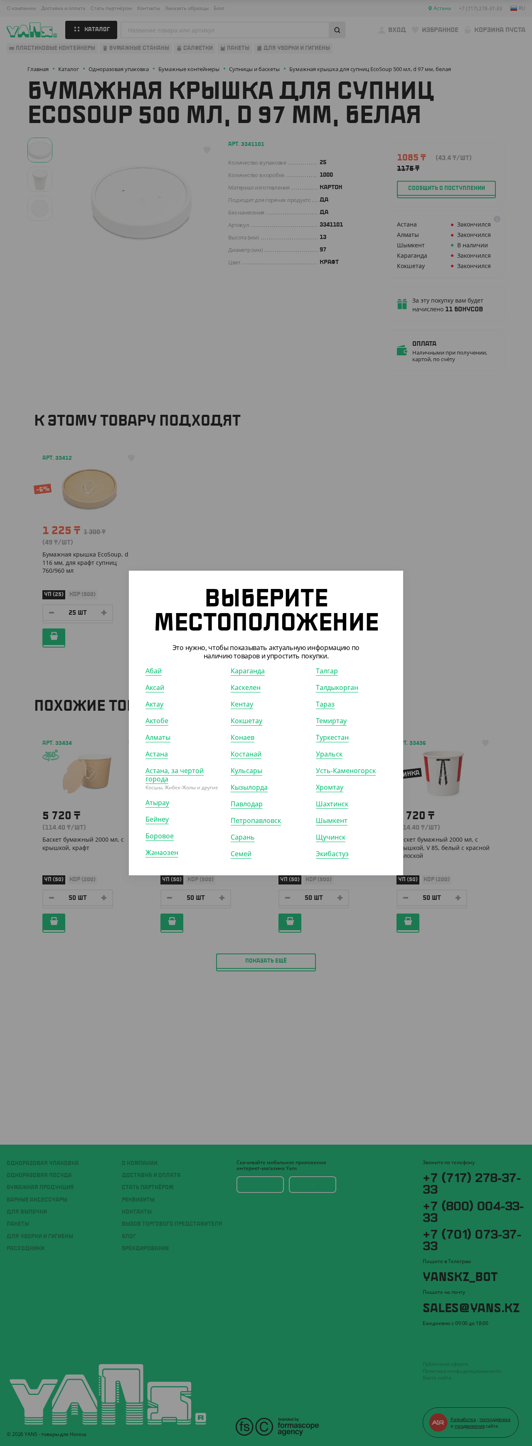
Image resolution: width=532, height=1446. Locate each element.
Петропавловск (256, 820)
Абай (153, 670)
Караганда (248, 670)
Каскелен (246, 687)
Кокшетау (246, 720)
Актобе (156, 720)
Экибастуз (332, 853)
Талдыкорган (337, 687)
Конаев (242, 737)
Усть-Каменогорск (346, 770)
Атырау (157, 802)
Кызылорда (249, 787)
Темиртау (331, 720)
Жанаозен (161, 852)
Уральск (329, 754)
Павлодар (247, 803)
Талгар (327, 670)
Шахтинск (332, 803)
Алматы (157, 737)
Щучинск (330, 837)
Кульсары (246, 770)
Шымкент (331, 820)
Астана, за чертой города (174, 774)
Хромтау (329, 787)
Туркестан (332, 737)
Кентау (242, 704)
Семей (241, 853)
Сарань (243, 837)
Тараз (325, 704)
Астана (156, 754)
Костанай (246, 754)
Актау (154, 704)
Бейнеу (157, 819)
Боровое (159, 835)
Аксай (154, 687)
